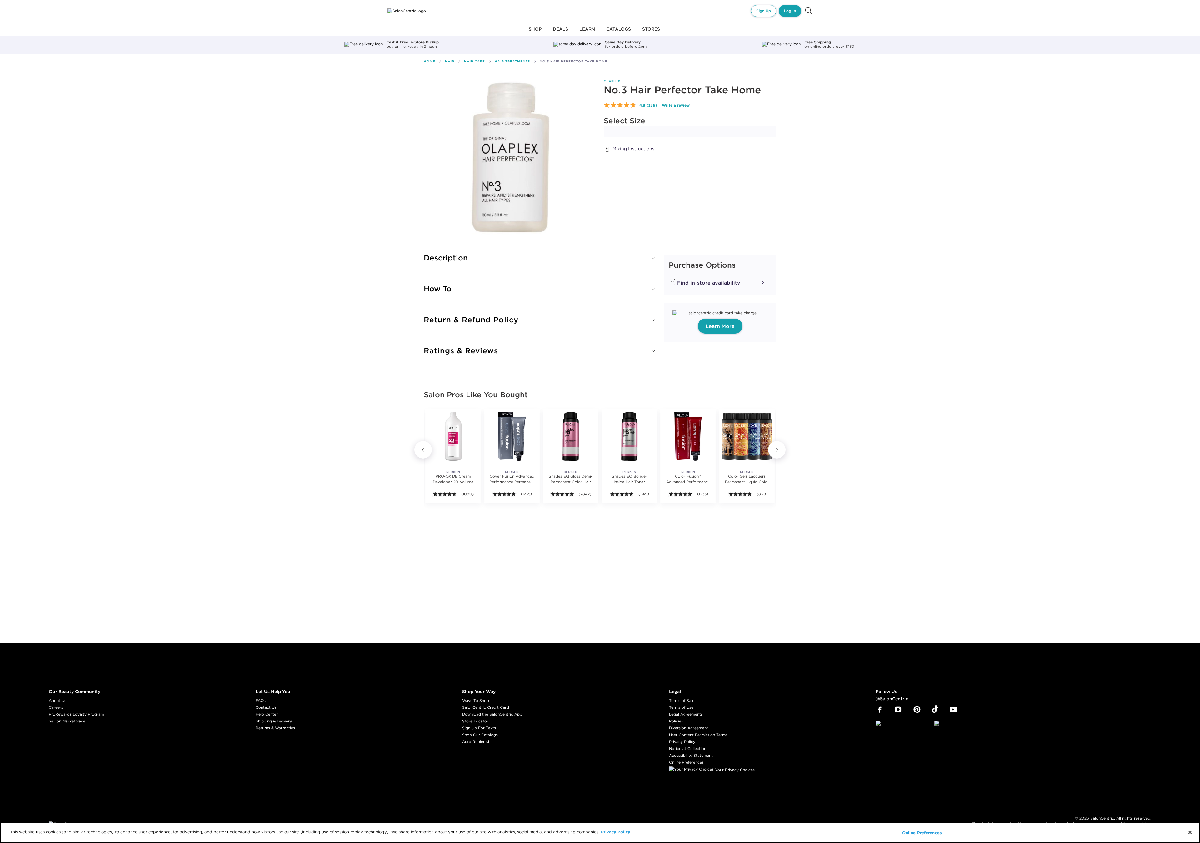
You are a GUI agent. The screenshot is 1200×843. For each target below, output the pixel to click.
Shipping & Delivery (274, 721)
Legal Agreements (686, 714)
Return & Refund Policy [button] (471, 319)
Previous (423, 450)
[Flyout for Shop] (535, 32)
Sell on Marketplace (67, 721)
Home (429, 61)
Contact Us (266, 707)
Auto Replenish (476, 741)
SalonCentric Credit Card (485, 707)
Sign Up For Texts (479, 728)
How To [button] (438, 288)
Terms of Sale (681, 700)
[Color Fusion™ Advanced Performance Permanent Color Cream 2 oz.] (688, 436)
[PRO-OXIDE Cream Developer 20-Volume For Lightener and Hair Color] (453, 436)
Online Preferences (686, 762)
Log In (790, 10)
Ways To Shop (475, 700)
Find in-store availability (708, 283)
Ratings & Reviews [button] (461, 350)
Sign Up (763, 10)
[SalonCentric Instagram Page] (898, 709)
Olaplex (612, 81)
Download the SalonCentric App (492, 714)
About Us (57, 700)
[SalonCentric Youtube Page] (953, 709)
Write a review (676, 104)
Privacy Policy (682, 741)
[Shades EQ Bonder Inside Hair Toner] (629, 436)
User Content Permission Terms (698, 734)
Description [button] (446, 257)
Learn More (720, 326)
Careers (56, 707)
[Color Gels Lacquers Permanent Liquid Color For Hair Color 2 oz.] (747, 436)
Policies (676, 721)
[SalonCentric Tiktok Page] (935, 709)
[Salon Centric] (407, 10)
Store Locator (475, 721)
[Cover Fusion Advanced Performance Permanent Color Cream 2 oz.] (512, 436)
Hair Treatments (512, 61)
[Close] (1190, 832)
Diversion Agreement (688, 728)
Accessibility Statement (691, 755)
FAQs (261, 700)
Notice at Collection (687, 748)
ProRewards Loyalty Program (76, 714)
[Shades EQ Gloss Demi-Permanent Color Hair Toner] (570, 436)
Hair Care (474, 61)
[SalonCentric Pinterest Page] (917, 709)
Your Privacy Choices (734, 769)
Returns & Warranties (275, 728)
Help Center (267, 714)
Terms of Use (681, 707)
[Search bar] (808, 11)
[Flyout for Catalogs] (618, 32)
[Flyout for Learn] (587, 32)
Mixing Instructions (633, 148)
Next (777, 450)
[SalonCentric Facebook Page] (879, 709)
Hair (449, 61)
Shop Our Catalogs (480, 734)
